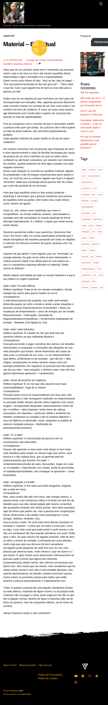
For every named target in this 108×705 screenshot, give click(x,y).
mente (84, 238)
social (100, 275)
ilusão (84, 226)
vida (101, 288)
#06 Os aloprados (89, 92)
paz (92, 257)
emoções (85, 201)
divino (100, 195)
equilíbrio (8, 64)
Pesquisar (85, 36)
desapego (85, 195)
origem (84, 250)
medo (100, 232)
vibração (94, 288)
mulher (91, 238)
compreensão (87, 182)
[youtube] (76, 675)
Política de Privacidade (49, 674)
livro (93, 232)
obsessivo (85, 244)
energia (94, 201)
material (28, 64)
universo (85, 288)
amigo (84, 170)
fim (94, 213)
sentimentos (86, 275)
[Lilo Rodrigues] (13, 20)
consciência (86, 188)
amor (100, 170)
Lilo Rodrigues (13, 60)
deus (94, 195)
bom (83, 176)
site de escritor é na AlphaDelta (17, 694)
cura (95, 188)
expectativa (86, 213)
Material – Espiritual (29, 44)
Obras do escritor (27, 665)
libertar (99, 226)
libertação (85, 232)
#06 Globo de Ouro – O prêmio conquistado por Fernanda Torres (92, 102)
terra (94, 281)
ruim (99, 269)
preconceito (86, 263)
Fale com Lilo (45, 665)
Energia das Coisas (36, 60)
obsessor (95, 244)
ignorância (98, 219)
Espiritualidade (54, 60)
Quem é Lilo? (10, 665)
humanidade (86, 219)
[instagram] (76, 682)
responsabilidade (88, 269)
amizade (92, 170)
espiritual (18, 64)
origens (92, 250)
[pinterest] (83, 675)
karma (91, 226)
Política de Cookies (48, 678)
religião (96, 263)
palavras (85, 257)
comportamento (94, 176)
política (99, 257)
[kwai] (90, 675)
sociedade (86, 281)
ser (95, 275)
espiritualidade (87, 207)
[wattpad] (96, 675)
